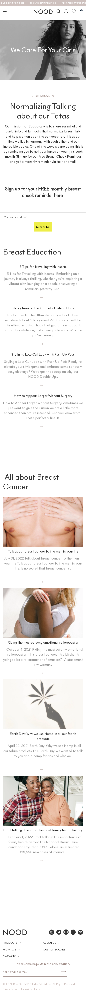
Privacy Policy (10, 989)
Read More (27, 297)
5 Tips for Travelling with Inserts (43, 266)
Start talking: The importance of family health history (43, 830)
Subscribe (43, 227)
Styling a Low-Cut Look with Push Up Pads (43, 354)
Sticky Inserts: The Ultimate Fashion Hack (43, 308)
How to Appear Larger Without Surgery (43, 395)
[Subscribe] (63, 972)
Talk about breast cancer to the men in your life (43, 551)
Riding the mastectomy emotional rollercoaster (43, 642)
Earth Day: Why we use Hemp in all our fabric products (43, 736)
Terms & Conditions (30, 989)
